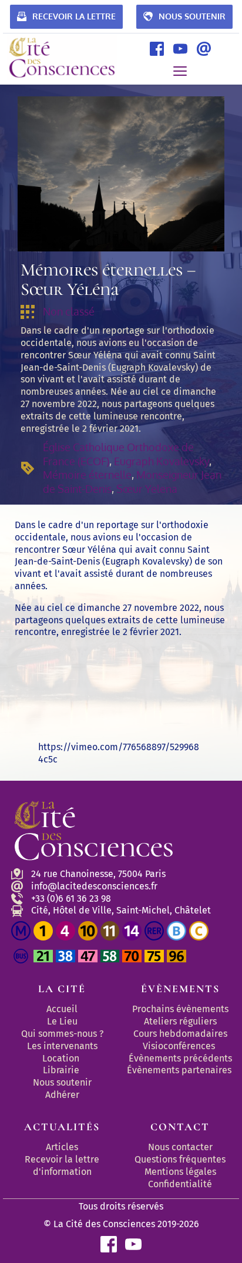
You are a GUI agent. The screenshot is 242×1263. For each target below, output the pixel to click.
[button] (180, 71)
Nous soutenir (62, 1082)
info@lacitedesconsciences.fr (94, 886)
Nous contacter (180, 1147)
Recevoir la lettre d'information (63, 1165)
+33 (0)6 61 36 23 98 (71, 898)
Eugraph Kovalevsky (161, 461)
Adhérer (62, 1094)
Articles (62, 1147)
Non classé (69, 311)
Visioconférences (179, 1046)
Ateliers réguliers (180, 1021)
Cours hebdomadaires (180, 1033)
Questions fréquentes (180, 1159)
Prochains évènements (180, 1009)
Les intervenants (62, 1046)
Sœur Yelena (146, 488)
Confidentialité (180, 1184)
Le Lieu (62, 1021)
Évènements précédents (180, 1058)
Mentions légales (180, 1171)
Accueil (62, 1009)
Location (60, 1058)
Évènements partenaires (180, 1070)
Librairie (61, 1070)
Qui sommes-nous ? (62, 1033)
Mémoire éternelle (87, 474)
